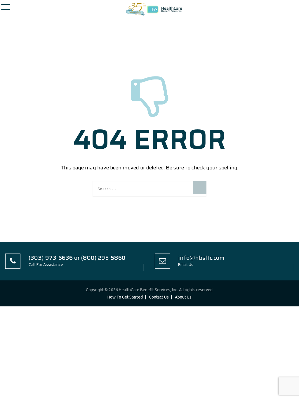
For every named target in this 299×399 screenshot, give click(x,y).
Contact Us (159, 297)
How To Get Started (125, 297)
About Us (183, 297)
